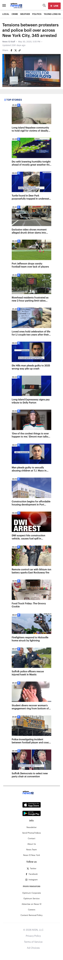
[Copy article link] (19, 50)
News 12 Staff (8, 42)
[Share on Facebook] (11, 50)
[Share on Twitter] (15, 50)
